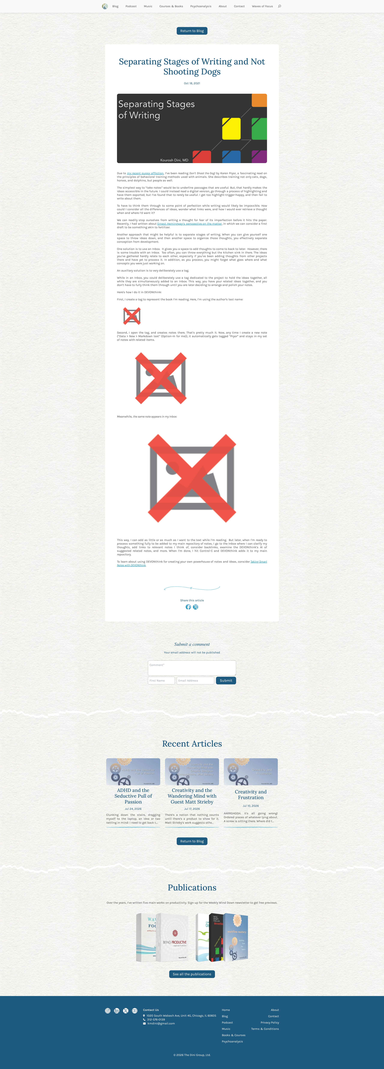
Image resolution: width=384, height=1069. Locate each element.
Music (148, 6)
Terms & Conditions (265, 1029)
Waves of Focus (262, 6)
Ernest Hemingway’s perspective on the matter (189, 223)
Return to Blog (192, 31)
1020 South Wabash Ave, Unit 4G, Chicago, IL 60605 (181, 1015)
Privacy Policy (270, 1022)
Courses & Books (171, 6)
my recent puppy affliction (145, 173)
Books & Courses (234, 1035)
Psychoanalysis (201, 6)
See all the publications (192, 974)
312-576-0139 (156, 1019)
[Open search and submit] (279, 6)
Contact (239, 6)
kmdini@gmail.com (161, 1023)
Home (226, 1010)
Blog (115, 6)
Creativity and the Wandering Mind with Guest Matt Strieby (192, 796)
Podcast (131, 6)
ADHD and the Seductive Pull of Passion (133, 796)
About (223, 6)
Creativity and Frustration (251, 794)
